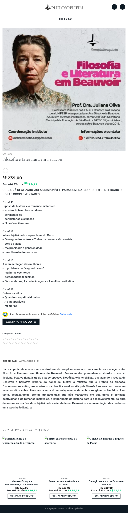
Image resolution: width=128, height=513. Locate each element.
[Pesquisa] (114, 7)
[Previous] (2, 470)
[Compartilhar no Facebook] (11, 341)
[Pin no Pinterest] (29, 341)
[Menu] (4, 7)
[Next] (125, 470)
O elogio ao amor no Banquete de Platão (106, 483)
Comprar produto (21, 321)
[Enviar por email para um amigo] (23, 341)
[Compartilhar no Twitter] (17, 341)
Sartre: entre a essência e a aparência (63, 483)
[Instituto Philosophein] (64, 7)
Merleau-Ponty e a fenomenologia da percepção (21, 483)
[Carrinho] (122, 7)
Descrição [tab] (9, 361)
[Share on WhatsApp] (5, 341)
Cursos (7, 154)
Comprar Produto (106, 496)
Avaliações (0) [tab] (29, 361)
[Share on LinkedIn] (35, 341)
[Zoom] (7, 146)
